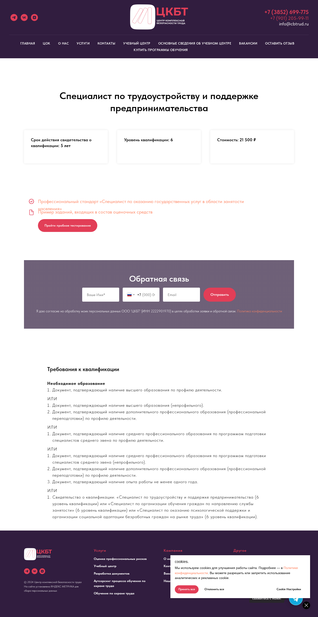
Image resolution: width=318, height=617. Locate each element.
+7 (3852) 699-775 (286, 12)
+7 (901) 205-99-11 (289, 18)
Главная (27, 43)
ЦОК (46, 43)
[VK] (24, 17)
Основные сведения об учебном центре (194, 43)
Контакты (106, 43)
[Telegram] (13, 17)
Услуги (83, 43)
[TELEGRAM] (27, 571)
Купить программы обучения (161, 50)
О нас (63, 43)
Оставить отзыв (279, 43)
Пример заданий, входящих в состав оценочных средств (95, 212)
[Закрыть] (306, 605)
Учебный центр (136, 43)
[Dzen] (34, 17)
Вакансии (248, 43)
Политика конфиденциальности (259, 311)
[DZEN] (42, 571)
